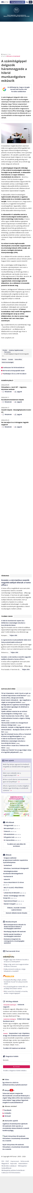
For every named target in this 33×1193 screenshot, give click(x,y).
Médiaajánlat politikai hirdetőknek (13, 1170)
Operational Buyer (14, 901)
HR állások (10, 822)
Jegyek (19, 392)
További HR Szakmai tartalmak (14, 1048)
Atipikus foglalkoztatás (16, 350)
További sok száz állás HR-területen (16, 845)
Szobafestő (8, 865)
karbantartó (8, 876)
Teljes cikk (13, 635)
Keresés (6, 1060)
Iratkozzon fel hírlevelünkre (11, 1173)
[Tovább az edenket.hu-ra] (16, 955)
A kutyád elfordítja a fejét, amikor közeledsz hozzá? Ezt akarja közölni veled (16, 982)
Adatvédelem (23, 1163)
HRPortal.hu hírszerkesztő (13, 56)
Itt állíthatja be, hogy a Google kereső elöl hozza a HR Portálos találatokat (19, 89)
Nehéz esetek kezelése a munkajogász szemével (13, 935)
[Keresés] (27, 2)
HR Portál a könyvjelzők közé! (13, 371)
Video (7, 1079)
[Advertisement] (16, 503)
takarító (7, 879)
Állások (9, 855)
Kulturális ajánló (11, 1121)
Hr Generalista (12, 840)
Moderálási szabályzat (9, 1166)
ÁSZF (7, 1161)
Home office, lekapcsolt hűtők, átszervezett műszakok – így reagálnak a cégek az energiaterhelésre (16, 700)
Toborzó (10, 831)
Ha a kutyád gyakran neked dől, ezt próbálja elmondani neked (16, 988)
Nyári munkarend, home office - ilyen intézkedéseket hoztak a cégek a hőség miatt (15, 718)
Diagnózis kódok (12, 1056)
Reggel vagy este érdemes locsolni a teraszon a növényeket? (16, 961)
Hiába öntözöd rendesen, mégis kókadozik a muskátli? (15, 970)
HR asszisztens (12, 834)
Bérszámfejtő (12, 828)
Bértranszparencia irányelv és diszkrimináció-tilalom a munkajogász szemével (15, 927)
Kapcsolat (13, 1163)
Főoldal (5, 350)
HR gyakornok (12, 837)
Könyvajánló (9, 1090)
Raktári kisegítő (13, 904)
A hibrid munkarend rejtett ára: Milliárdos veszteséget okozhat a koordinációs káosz (13, 741)
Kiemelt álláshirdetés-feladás (16, 913)
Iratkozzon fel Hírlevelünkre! (13, 367)
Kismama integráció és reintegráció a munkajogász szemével (14, 941)
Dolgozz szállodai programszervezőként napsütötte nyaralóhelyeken (15, 860)
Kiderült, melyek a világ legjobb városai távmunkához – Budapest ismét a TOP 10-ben (16, 729)
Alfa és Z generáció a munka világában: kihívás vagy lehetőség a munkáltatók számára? (16, 788)
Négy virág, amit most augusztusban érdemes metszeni (16, 965)
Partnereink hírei (13, 951)
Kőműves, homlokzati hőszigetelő (16, 868)
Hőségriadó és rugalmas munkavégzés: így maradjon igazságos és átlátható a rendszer (15, 707)
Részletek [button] (8, 392)
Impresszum (15, 1161)
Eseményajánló (7, 380)
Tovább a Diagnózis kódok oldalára (14, 1070)
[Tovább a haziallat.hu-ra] (16, 976)
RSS (3, 1161)
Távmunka (7, 352)
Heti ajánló (9, 760)
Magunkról (5, 1163)
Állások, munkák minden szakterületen (16, 909)
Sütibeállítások (6, 1168)
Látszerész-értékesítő (15, 893)
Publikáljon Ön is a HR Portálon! (14, 374)
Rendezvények (11, 922)
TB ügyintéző (12, 825)
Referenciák (25, 1161)
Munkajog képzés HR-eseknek (15, 931)
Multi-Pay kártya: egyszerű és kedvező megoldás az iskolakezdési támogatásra (16, 766)
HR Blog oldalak (12, 1001)
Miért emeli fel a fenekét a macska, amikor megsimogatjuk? (16, 992)
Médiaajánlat (22, 1166)
